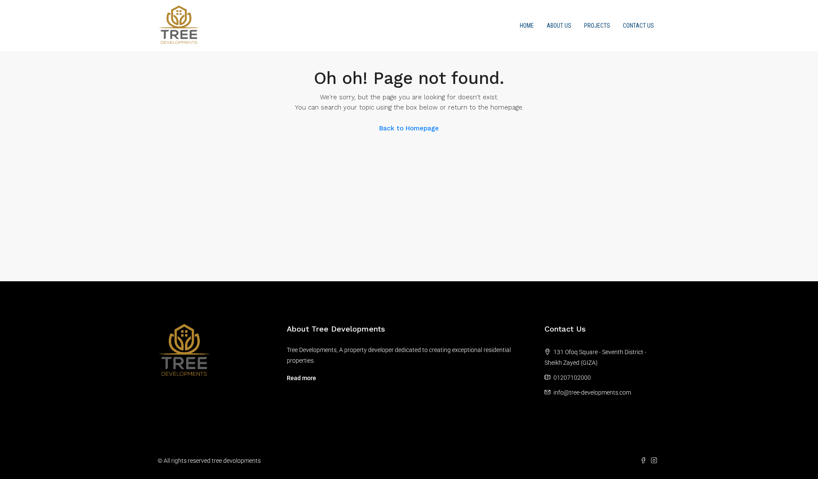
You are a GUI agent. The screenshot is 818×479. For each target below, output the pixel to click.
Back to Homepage (409, 128)
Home (527, 25)
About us (559, 25)
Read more (301, 378)
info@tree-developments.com (592, 392)
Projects (597, 25)
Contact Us (638, 25)
